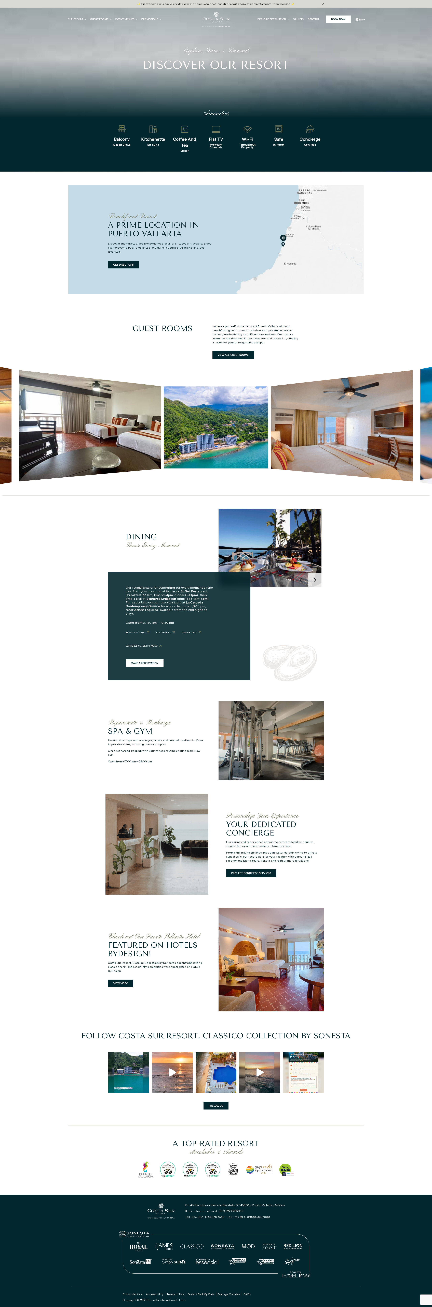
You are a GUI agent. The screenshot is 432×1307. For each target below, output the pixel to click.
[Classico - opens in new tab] (192, 1246)
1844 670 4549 (214, 1217)
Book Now (338, 19)
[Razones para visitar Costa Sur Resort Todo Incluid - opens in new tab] (216, 1072)
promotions (149, 19)
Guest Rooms (99, 19)
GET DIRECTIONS (123, 264)
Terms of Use (175, 1294)
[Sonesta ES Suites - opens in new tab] (141, 1261)
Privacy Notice (132, 1294)
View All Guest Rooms (233, 354)
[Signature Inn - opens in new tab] (292, 1261)
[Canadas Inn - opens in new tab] (265, 1261)
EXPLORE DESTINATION (272, 19)
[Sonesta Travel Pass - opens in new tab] (296, 1274)
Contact (313, 19)
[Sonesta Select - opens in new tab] (269, 1246)
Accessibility (154, 1294)
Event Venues (125, 19)
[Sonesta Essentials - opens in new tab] (207, 1261)
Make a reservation (144, 663)
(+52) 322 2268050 (231, 1211)
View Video (120, 983)
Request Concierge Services (251, 873)
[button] (314, 580)
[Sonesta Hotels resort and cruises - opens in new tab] (222, 1246)
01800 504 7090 (258, 1217)
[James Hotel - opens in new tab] (163, 1246)
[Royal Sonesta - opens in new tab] (138, 1246)
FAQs (247, 1294)
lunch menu (163, 632)
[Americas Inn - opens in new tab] (237, 1261)
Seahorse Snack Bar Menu (142, 646)
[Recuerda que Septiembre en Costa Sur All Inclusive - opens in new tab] (128, 1072)
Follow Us (216, 1105)
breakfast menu (135, 632)
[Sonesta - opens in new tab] (134, 1234)
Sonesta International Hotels (167, 1300)
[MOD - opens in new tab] (248, 1246)
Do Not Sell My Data (201, 1294)
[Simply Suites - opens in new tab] (173, 1261)
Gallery (298, 19)
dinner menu (189, 632)
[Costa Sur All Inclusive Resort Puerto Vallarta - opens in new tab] (172, 1072)
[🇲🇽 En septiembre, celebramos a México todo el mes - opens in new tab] (303, 1072)
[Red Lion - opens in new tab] (293, 1246)
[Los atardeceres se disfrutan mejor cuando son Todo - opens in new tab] (259, 1072)
